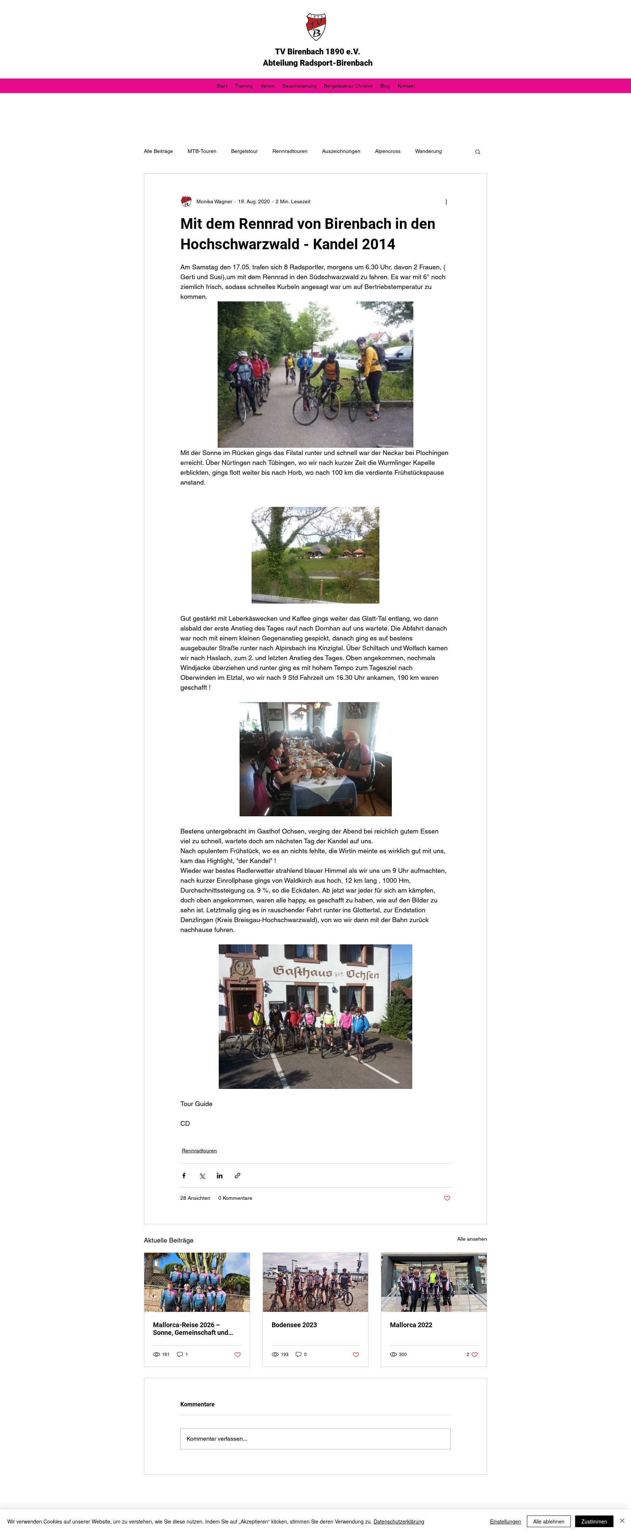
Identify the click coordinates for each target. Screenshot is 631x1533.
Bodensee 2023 (294, 1325)
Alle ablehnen (549, 1521)
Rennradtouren (289, 151)
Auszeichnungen (341, 151)
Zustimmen (594, 1521)
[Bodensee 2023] (315, 1282)
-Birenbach (352, 63)
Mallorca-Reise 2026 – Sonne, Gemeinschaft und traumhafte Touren (190, 1328)
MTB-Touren (202, 151)
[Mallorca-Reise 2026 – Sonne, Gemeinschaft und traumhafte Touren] (197, 1282)
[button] (477, 151)
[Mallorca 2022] (434, 1282)
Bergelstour (244, 151)
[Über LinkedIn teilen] (219, 1175)
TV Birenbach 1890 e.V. (317, 51)
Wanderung (428, 151)
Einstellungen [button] (505, 1521)
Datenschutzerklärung (399, 1521)
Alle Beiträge (158, 151)
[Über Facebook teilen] (183, 1175)
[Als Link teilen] (237, 1175)
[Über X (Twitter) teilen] (201, 1175)
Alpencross (388, 151)
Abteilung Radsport (298, 63)
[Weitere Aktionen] (446, 201)
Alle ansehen (472, 1239)
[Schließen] (622, 1521)
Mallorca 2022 (411, 1325)
